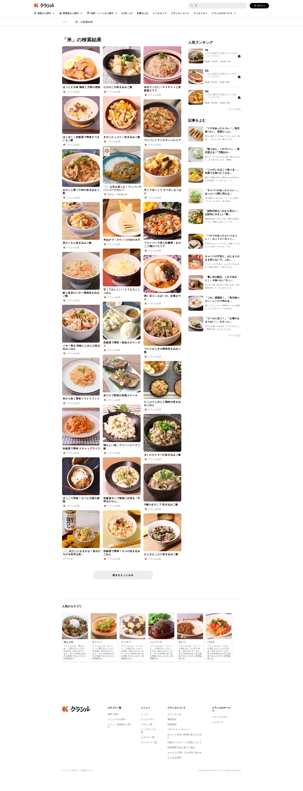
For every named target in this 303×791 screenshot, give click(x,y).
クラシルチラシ (220, 717)
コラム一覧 (146, 724)
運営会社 (172, 719)
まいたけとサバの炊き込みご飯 (162, 454)
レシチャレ (218, 722)
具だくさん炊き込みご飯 (77, 242)
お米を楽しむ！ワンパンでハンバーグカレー (122, 188)
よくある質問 (174, 757)
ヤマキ (70, 559)
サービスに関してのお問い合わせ (184, 752)
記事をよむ (143, 13)
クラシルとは (174, 714)
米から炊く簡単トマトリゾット (81, 398)
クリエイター (200, 13)
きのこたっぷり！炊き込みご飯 (121, 136)
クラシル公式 (73, 91)
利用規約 (172, 724)
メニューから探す (117, 719)
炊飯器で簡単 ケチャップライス (81, 448)
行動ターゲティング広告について (184, 742)
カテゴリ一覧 (148, 737)
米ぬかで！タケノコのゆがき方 (121, 239)
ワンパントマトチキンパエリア (162, 140)
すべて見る (235, 335)
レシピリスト (148, 719)
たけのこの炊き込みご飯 (117, 86)
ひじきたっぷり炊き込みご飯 (161, 554)
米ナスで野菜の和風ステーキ (120, 395)
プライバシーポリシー (178, 729)
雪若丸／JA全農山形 (117, 194)
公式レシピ (127, 13)
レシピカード (160, 13)
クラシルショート (180, 13)
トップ (144, 714)
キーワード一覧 (149, 742)
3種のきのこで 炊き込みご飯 (161, 504)
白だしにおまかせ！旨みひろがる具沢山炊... (82, 552)
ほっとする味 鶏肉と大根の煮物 (81, 86)
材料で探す (113, 714)
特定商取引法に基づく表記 (181, 747)
